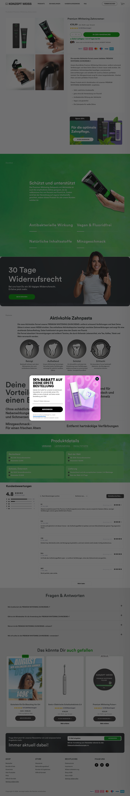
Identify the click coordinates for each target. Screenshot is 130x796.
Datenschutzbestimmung (39, 416)
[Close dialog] (97, 379)
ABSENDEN (47, 409)
